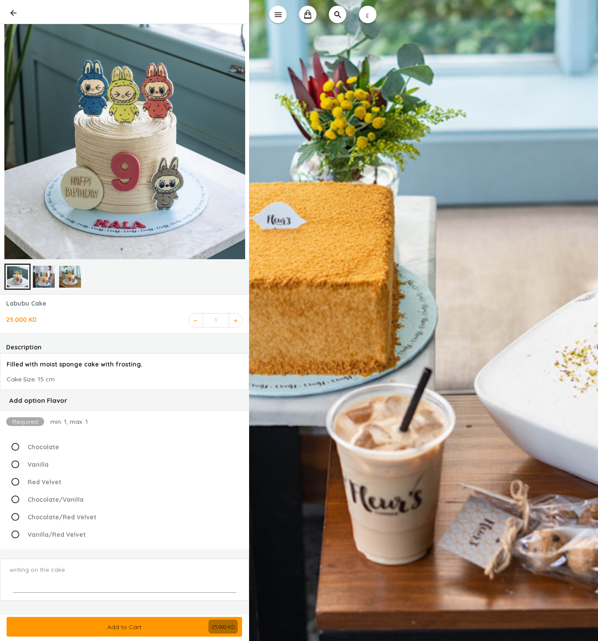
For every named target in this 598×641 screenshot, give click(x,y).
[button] (124, 400)
